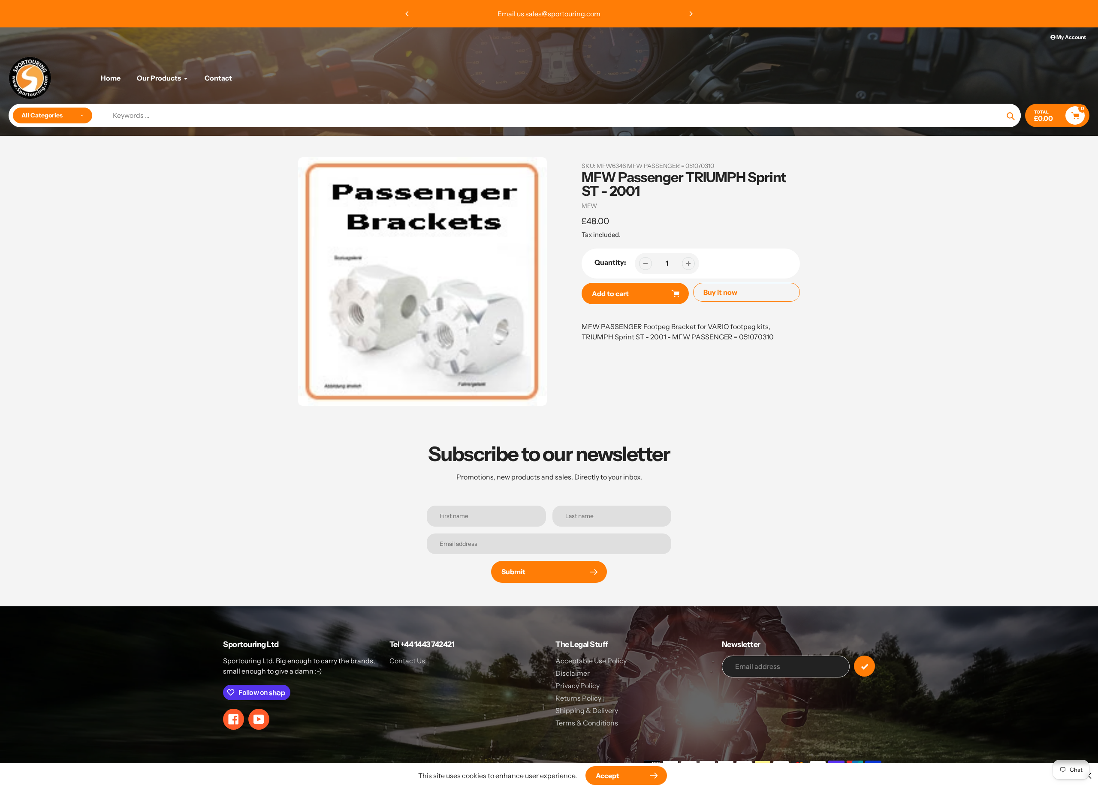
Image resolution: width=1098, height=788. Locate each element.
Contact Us (407, 660)
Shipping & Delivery (586, 710)
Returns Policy (578, 698)
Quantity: (610, 262)
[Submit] (864, 666)
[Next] (690, 13)
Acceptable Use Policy (591, 660)
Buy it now (720, 292)
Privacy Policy (577, 685)
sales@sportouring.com (562, 13)
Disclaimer (572, 673)
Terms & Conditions (586, 723)
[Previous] (407, 13)
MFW (589, 206)
